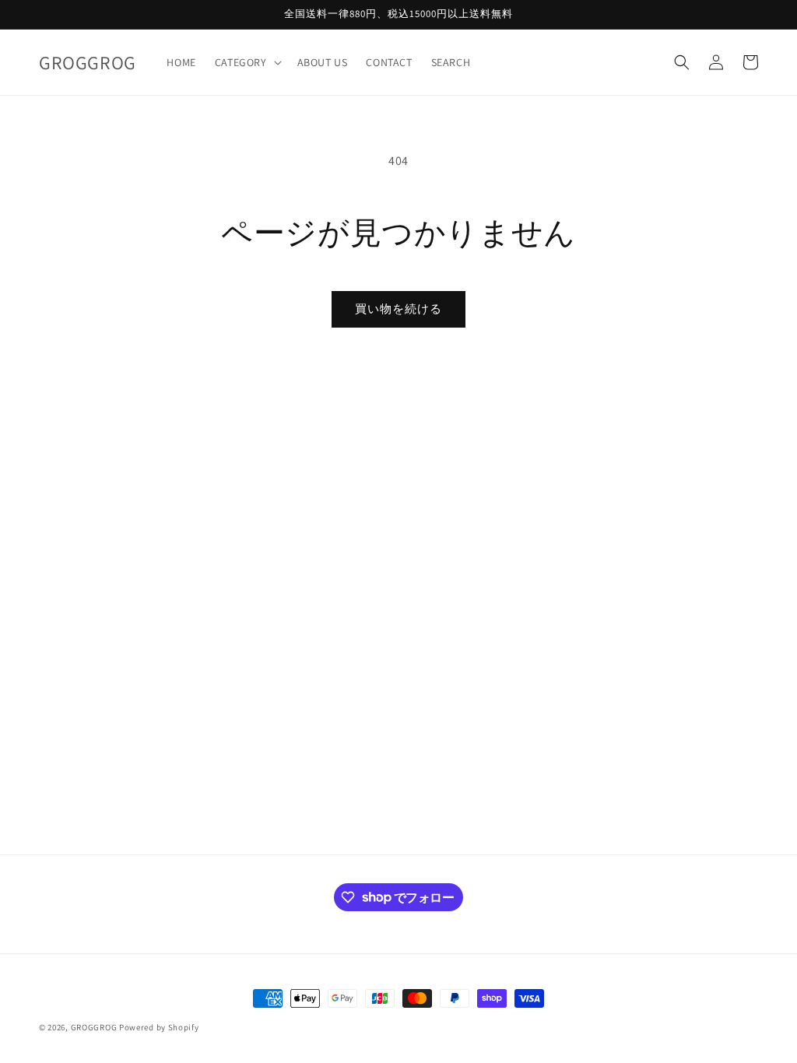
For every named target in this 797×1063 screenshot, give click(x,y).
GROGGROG (94, 1027)
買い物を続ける (398, 308)
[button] (246, 62)
